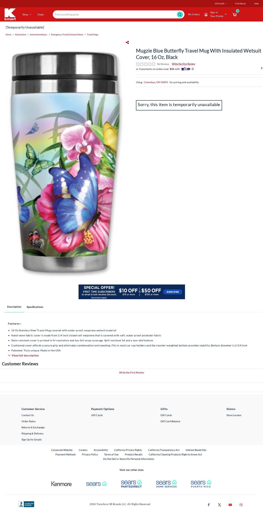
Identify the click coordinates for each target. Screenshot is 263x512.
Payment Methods (65, 454)
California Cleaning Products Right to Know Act (175, 454)
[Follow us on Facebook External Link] (208, 504)
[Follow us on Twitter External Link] (219, 504)
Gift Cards (97, 415)
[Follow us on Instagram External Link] (241, 504)
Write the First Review (183, 63)
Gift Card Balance (170, 421)
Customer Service (33, 409)
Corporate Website (62, 449)
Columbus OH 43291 (156, 82)
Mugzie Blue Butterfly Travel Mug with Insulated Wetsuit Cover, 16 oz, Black (198, 54)
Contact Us (27, 415)
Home (8, 34)
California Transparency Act (163, 449)
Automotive (20, 34)
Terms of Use (111, 454)
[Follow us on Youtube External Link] (230, 504)
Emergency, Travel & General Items (67, 34)
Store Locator (234, 415)
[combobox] (118, 14)
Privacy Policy (90, 454)
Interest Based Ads (196, 449)
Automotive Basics (38, 34)
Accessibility (101, 449)
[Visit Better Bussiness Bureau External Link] (26, 503)
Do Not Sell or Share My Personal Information (128, 458)
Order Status (28, 421)
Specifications (35, 306)
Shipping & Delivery (32, 433)
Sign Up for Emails (31, 439)
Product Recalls (134, 454)
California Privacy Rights (128, 449)
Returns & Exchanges (33, 427)
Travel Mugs (92, 34)
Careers (83, 449)
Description (14, 306)
